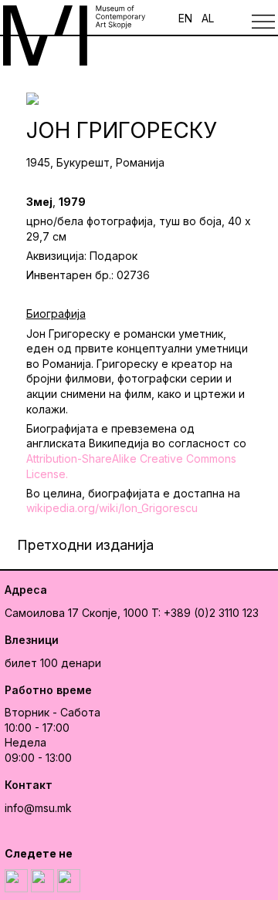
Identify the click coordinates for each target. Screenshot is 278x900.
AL (208, 18)
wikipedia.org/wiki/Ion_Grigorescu (112, 507)
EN (185, 18)
